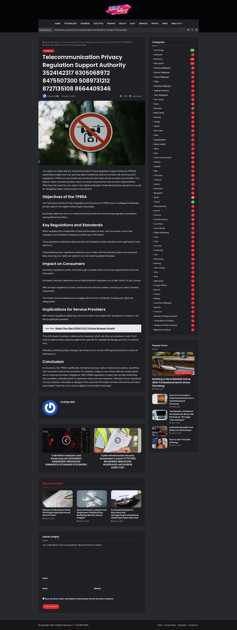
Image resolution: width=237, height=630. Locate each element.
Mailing (157, 298)
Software (158, 54)
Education (158, 188)
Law (156, 254)
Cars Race (158, 224)
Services (143, 23)
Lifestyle (157, 180)
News (165, 23)
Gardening (158, 250)
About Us (176, 23)
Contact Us (193, 625)
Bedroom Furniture (162, 330)
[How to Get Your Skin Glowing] (159, 443)
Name (46, 578)
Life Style (98, 23)
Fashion (111, 23)
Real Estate (159, 113)
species (157, 307)
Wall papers (159, 63)
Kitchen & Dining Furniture (165, 316)
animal (157, 211)
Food (156, 241)
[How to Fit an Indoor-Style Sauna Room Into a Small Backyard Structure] (159, 399)
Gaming (157, 117)
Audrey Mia (67, 402)
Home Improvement (162, 157)
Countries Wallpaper (163, 303)
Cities (156, 81)
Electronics (159, 259)
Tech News (159, 99)
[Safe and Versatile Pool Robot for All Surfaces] (159, 431)
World (156, 197)
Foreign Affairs (160, 285)
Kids (156, 171)
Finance (157, 215)
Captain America (161, 90)
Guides (157, 121)
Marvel (157, 290)
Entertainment (160, 206)
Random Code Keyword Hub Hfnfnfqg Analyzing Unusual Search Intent (56, 513)
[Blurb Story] (118, 9)
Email (46, 588)
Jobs (156, 272)
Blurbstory (55, 42)
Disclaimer (182, 625)
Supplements (160, 139)
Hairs (156, 135)
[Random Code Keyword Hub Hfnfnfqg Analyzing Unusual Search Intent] (58, 498)
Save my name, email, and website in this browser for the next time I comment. (79, 599)
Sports (154, 23)
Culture (157, 294)
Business (85, 23)
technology (70, 23)
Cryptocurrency (161, 219)
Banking (157, 263)
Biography (158, 193)
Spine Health (159, 144)
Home (57, 23)
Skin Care (158, 130)
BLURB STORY (83, 625)
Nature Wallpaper (162, 72)
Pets (156, 276)
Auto (132, 23)
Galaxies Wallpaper (162, 86)
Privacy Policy (170, 625)
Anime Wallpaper (161, 77)
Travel (156, 202)
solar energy (159, 268)
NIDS (156, 149)
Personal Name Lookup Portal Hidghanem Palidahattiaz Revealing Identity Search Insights (92, 514)
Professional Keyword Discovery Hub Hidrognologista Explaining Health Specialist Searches (125, 514)
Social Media (159, 228)
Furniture (158, 312)
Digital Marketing (161, 232)
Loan (156, 237)
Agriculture (158, 281)
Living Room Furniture (164, 320)
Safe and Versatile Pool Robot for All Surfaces (181, 429)
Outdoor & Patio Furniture (165, 325)
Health (122, 23)
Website (97, 588)
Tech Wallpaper (161, 95)
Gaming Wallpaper (162, 68)
